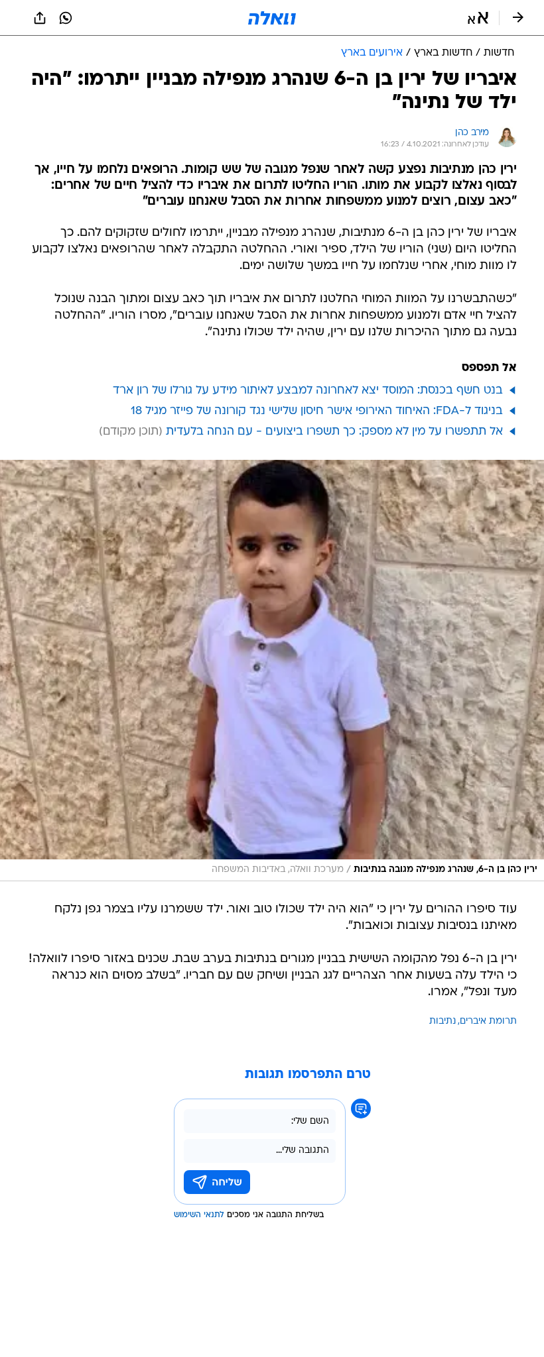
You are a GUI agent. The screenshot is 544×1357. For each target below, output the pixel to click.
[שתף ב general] (40, 18)
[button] (478, 18)
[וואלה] (272, 18)
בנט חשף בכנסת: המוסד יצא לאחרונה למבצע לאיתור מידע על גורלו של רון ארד (308, 390)
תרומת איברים (488, 1021)
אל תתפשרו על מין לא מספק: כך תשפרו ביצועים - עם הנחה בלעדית (334, 431)
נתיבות (442, 1021)
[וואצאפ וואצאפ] (65, 18)
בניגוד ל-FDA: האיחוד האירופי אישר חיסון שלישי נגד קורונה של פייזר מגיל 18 (317, 411)
